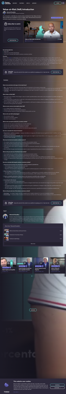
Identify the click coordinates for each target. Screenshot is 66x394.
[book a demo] (63, 2)
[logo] (6, 3)
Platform (21, 3)
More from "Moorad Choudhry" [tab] (12, 226)
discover (15, 3)
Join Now (34, 3)
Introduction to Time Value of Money (16, 234)
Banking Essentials (6, 267)
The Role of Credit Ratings (14, 238)
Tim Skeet (4, 271)
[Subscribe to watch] (43, 32)
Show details (16, 391)
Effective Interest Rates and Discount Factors (18, 230)
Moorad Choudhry (22, 271)
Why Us (28, 3)
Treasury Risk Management (56, 17)
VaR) (10, 57)
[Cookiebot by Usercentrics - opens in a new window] (6, 392)
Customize (56, 387)
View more (33, 243)
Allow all (57, 384)
